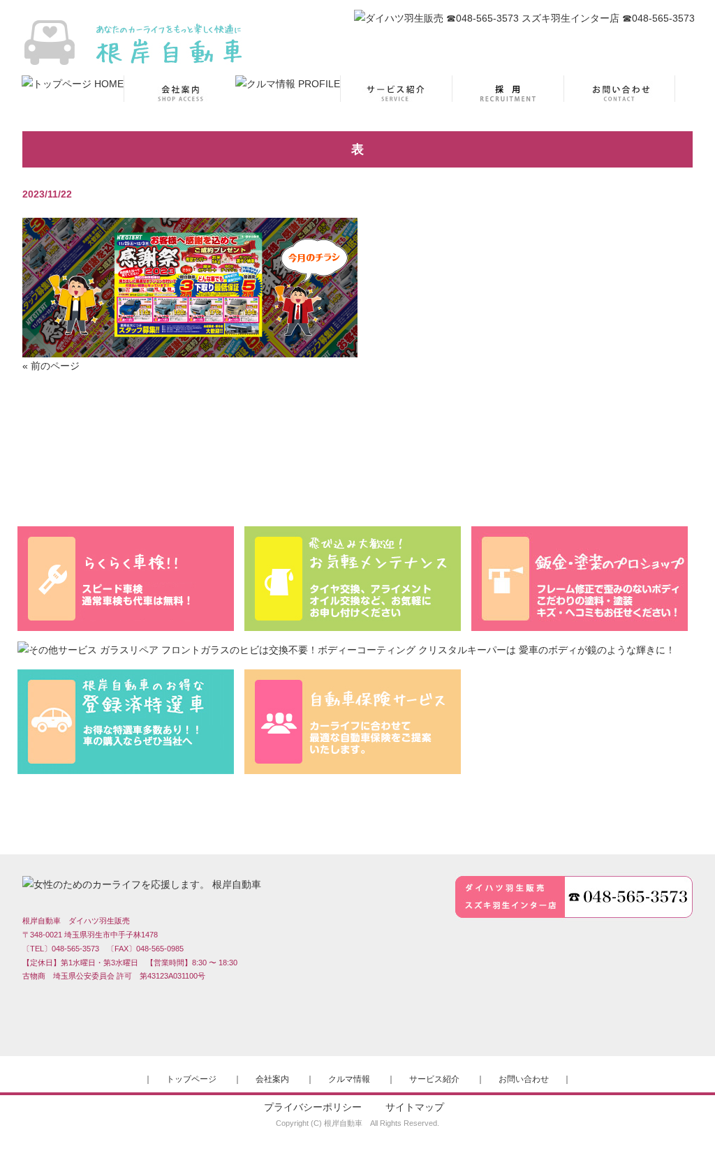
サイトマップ (414, 1107)
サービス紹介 (434, 1079)
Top (682, 1118)
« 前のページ (51, 365)
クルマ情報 (349, 1079)
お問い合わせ (524, 1079)
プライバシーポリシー (313, 1107)
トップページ (191, 1079)
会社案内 (272, 1079)
